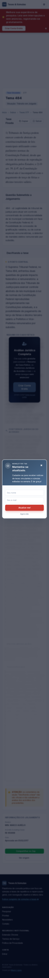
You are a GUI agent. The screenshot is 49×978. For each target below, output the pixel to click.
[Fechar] (41, 465)
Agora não (24, 514)
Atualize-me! (25, 507)
